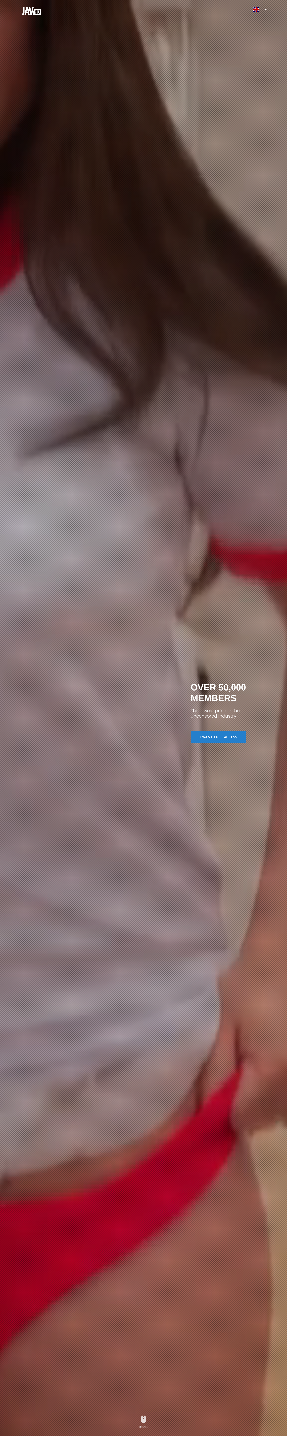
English (256, 9)
